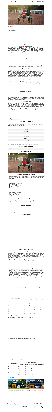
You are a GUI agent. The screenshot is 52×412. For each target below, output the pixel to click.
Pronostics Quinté (34, 1)
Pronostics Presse (39, 1)
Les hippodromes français (38, 406)
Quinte (10, 26)
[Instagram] (43, 1)
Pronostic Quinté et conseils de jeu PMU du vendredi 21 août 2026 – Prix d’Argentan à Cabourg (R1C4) (34, 390)
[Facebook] (42, 1)
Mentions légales (24, 406)
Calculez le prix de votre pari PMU (39, 403)
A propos (23, 407)
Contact (23, 403)
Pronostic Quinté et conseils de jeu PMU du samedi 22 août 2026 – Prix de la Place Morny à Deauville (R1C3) (16, 390)
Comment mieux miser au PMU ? (38, 407)
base (8, 26)
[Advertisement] (26, 38)
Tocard (12, 26)
